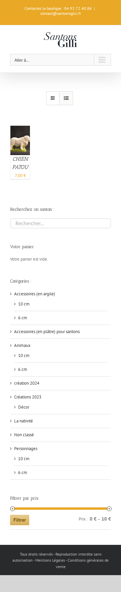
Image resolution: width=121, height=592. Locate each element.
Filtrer (19, 520)
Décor (23, 407)
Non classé (24, 435)
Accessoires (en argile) (34, 294)
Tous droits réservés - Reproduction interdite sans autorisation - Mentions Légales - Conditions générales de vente (60, 560)
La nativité (23, 421)
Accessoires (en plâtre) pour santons (47, 331)
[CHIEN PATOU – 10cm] (20, 129)
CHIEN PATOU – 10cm (20, 167)
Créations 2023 (27, 397)
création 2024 (26, 383)
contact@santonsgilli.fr (60, 13)
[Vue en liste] (66, 98)
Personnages (25, 448)
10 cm (24, 304)
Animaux (22, 345)
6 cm (22, 318)
